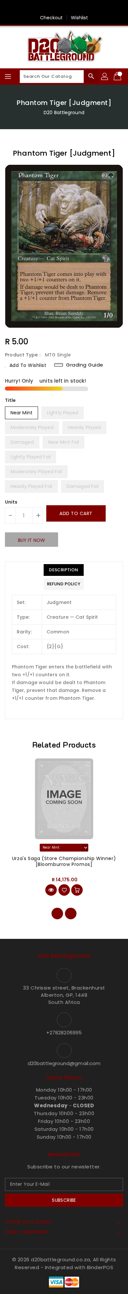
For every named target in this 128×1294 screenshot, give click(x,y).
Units (11, 502)
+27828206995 (64, 1032)
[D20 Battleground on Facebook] (64, 7)
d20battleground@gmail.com (64, 1063)
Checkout (51, 17)
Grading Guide (84, 365)
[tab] (64, 570)
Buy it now (31, 540)
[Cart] (118, 76)
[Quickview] (51, 890)
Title (10, 400)
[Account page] (105, 76)
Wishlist (79, 17)
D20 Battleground (64, 112)
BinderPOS (100, 1267)
